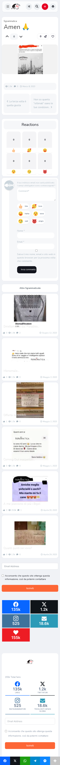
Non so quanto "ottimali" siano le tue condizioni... (43, 103)
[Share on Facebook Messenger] (45, 761)
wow (42, 213)
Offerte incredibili (14, 415)
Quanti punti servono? (17, 548)
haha (27, 213)
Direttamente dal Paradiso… (21, 326)
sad (26, 221)
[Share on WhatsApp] (25, 761)
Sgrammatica (10, 21)
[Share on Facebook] (5, 761)
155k (7, 677)
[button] (8, 6)
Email (20, 241)
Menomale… (11, 370)
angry (41, 221)
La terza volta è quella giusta (16, 103)
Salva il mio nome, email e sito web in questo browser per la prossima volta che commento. (36, 258)
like (26, 206)
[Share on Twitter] (15, 761)
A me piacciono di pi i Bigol (21, 503)
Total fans (16, 677)
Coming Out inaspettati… (19, 459)
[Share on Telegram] (35, 761)
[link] (53, 36)
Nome (21, 230)
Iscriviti (30, 588)
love (40, 206)
